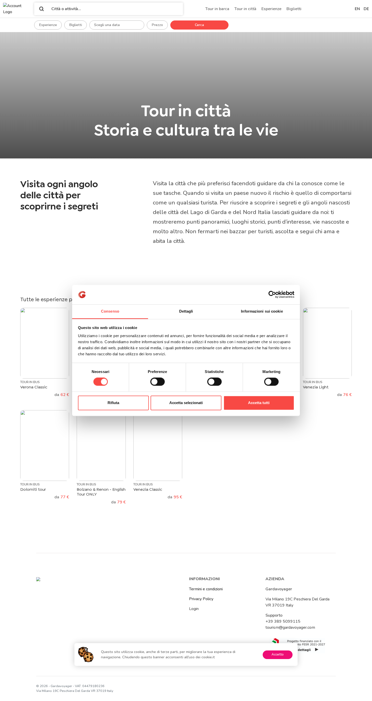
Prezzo (157, 24)
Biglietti (293, 9)
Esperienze (271, 9)
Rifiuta (113, 403)
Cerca (199, 24)
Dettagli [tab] (186, 311)
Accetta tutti (259, 403)
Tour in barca (217, 9)
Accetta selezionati (186, 403)
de (366, 9)
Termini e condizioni (206, 589)
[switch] (157, 382)
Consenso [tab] (110, 311)
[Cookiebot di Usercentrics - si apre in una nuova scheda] (272, 294)
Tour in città (245, 9)
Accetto (278, 654)
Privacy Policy (201, 599)
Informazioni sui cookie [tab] (262, 311)
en (357, 9)
